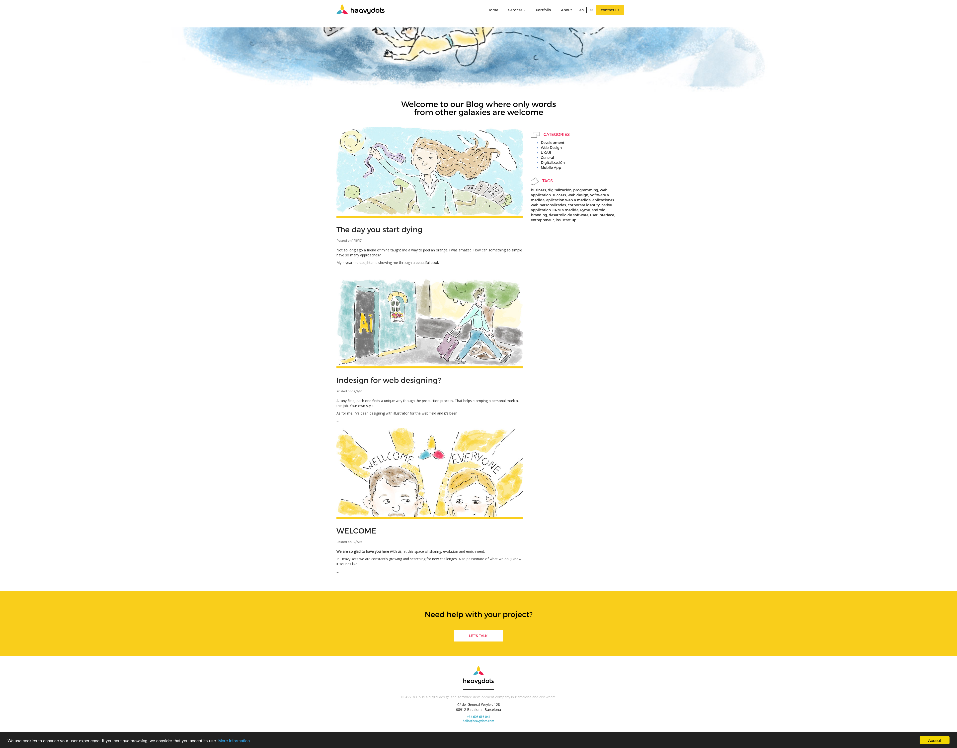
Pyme (585, 210)
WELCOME (356, 530)
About (566, 10)
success (559, 195)
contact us (610, 10)
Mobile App (551, 167)
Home (492, 10)
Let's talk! (478, 636)
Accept (934, 740)
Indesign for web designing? (388, 379)
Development (552, 142)
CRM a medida (565, 210)
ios (558, 220)
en (581, 10)
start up (569, 220)
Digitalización (553, 162)
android (599, 210)
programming (585, 190)
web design (578, 195)
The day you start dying (379, 229)
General (547, 157)
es (591, 10)
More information (234, 740)
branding (539, 215)
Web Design (551, 147)
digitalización (559, 190)
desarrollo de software (568, 215)
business (538, 190)
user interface (602, 215)
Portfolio (543, 10)
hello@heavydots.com (478, 721)
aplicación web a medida (568, 200)
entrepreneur (542, 220)
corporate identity (584, 205)
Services (515, 10)
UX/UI (546, 152)
